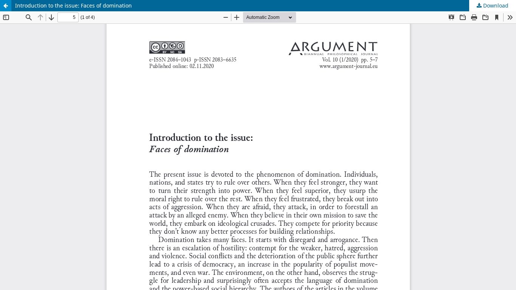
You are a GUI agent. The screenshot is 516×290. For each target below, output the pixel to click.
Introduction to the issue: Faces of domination (73, 5)
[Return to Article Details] (5, 5)
